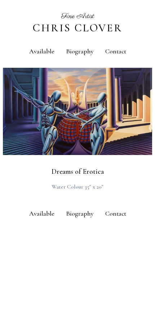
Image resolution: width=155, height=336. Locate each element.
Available (41, 51)
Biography (80, 51)
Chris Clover (78, 28)
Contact (115, 51)
